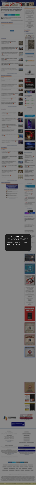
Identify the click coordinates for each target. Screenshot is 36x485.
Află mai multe (23, 239)
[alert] (18, 242)
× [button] (29, 235)
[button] (18, 249)
